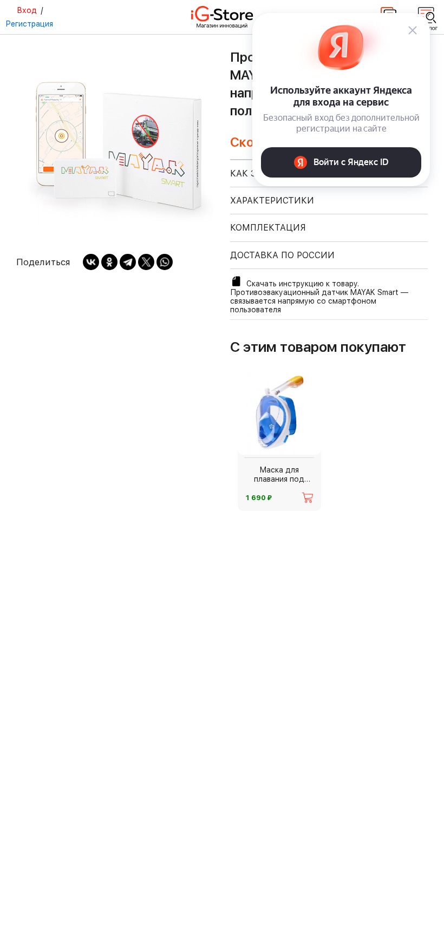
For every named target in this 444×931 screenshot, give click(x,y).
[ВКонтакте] (91, 262)
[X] (146, 262)
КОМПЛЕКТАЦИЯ (268, 227)
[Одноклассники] (109, 262)
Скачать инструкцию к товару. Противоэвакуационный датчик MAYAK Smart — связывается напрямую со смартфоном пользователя (319, 296)
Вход (27, 10)
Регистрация (29, 23)
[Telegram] (128, 262)
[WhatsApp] (164, 262)
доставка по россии (282, 255)
